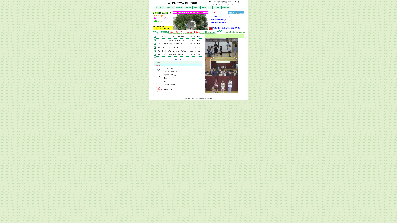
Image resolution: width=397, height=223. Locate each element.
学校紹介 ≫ (170, 7)
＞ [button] (184, 59)
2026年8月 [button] (178, 59)
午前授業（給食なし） (170, 71)
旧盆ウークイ (168, 89)
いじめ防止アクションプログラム (222, 16)
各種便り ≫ (188, 7)
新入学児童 (225, 7)
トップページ (160, 7)
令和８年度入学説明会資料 (219, 20)
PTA (210, 7)
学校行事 (179, 7)
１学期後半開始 (168, 68)
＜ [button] (171, 59)
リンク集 (217, 7)
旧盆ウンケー (168, 78)
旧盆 (165, 81)
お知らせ (197, 7)
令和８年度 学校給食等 (218, 22)
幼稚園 (204, 7)
